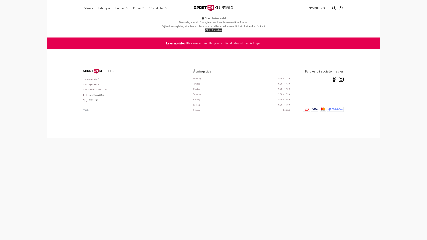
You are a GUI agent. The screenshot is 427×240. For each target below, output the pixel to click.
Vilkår (86, 109)
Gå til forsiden (213, 30)
